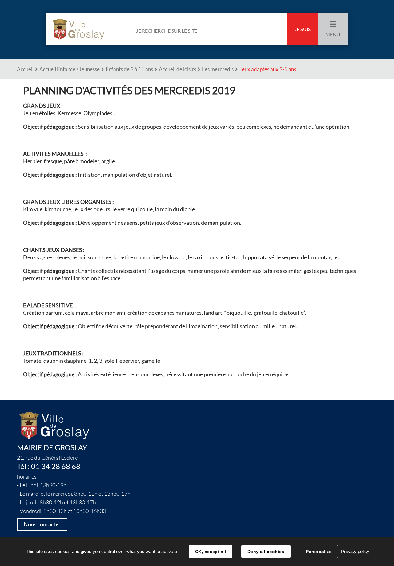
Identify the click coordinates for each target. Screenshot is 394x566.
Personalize (319, 551)
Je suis (303, 29)
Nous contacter (42, 524)
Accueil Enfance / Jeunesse (69, 69)
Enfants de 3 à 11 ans (129, 69)
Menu (332, 34)
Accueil (25, 69)
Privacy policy (355, 551)
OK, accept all (210, 551)
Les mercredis (218, 69)
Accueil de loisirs (177, 69)
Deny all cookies (265, 551)
